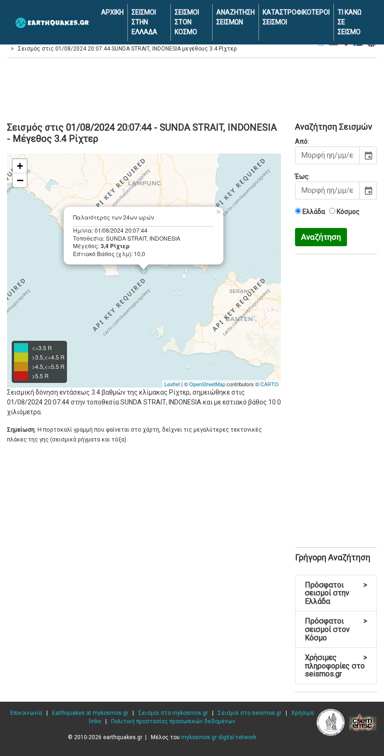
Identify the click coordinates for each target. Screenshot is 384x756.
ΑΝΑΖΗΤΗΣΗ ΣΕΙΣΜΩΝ (235, 17)
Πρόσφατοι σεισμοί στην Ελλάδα (336, 593)
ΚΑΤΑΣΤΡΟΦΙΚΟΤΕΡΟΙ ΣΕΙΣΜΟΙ (296, 17)
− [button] (20, 180)
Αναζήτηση (321, 237)
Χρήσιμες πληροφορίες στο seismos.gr (336, 665)
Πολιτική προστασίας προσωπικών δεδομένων (173, 721)
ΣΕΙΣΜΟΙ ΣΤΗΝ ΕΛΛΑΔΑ (144, 22)
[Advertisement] (192, 88)
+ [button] (20, 166)
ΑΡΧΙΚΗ (112, 12)
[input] (327, 155)
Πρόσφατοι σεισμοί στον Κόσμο (336, 629)
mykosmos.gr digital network (218, 737)
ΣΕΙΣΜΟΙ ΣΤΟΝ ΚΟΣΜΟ (187, 22)
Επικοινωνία (26, 713)
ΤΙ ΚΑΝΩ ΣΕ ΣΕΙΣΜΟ (350, 22)
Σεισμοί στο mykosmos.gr (173, 713)
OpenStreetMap (207, 384)
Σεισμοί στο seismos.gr (249, 713)
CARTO (269, 384)
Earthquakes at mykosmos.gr (90, 713)
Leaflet (172, 384)
